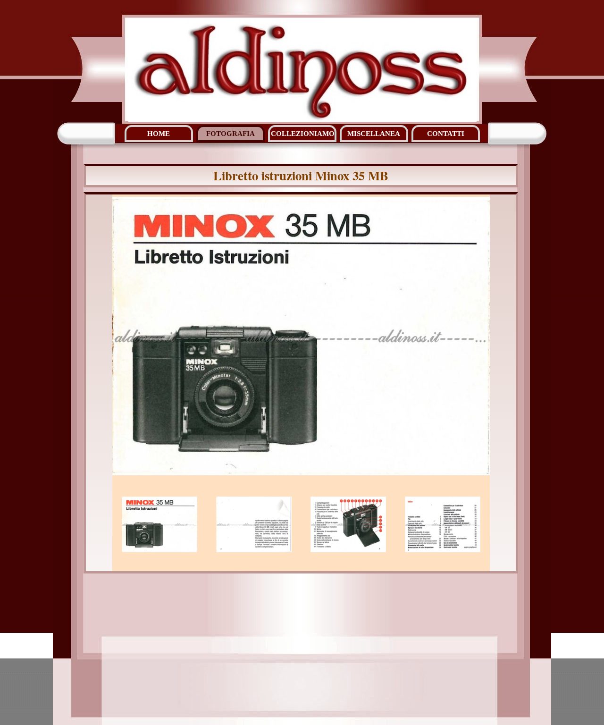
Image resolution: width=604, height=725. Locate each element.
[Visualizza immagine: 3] (348, 524)
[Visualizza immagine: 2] (254, 524)
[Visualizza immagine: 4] (442, 524)
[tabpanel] (301, 175)
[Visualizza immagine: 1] (159, 524)
